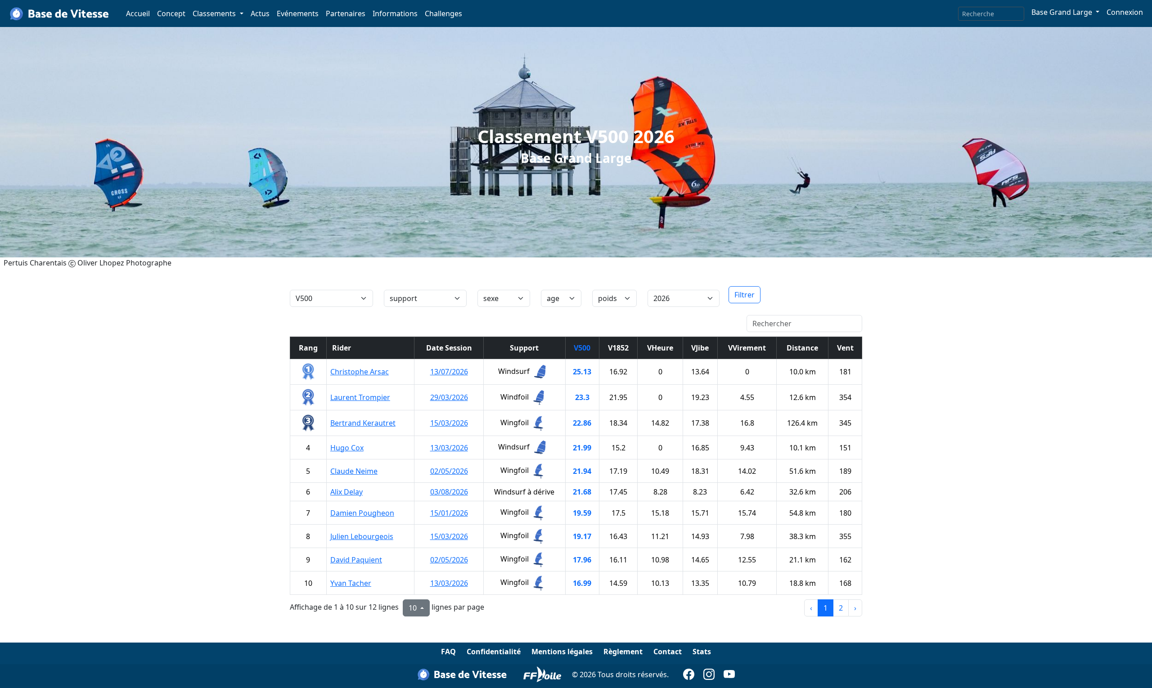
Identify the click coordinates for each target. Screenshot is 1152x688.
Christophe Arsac (359, 372)
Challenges (443, 13)
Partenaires (345, 13)
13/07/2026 (449, 372)
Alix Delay (346, 492)
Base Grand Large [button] (1062, 12)
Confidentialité (494, 652)
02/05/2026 (449, 471)
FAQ (448, 652)
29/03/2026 (449, 397)
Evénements (298, 13)
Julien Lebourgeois (361, 536)
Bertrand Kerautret (363, 423)
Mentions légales (562, 652)
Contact (667, 652)
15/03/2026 (449, 423)
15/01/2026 (449, 513)
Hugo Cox (347, 448)
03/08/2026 (449, 492)
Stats (702, 652)
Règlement (623, 652)
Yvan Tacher (350, 583)
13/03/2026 (449, 448)
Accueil (138, 13)
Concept (171, 13)
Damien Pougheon (362, 513)
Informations (395, 13)
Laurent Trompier (360, 397)
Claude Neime (354, 471)
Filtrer (744, 295)
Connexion (1125, 12)
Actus (260, 13)
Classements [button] (215, 13)
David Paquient (356, 560)
